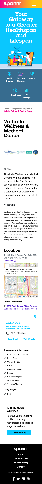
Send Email (13, 339)
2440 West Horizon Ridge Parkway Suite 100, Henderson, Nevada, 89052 (20, 307)
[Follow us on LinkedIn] (23, 478)
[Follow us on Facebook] (14, 478)
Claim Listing (19, 432)
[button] (24, 280)
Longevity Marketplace (21, 109)
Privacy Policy (21, 462)
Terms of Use (21, 458)
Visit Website (29, 339)
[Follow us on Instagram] (28, 478)
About (21, 454)
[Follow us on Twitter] (18, 478)
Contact (21, 466)
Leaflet (23, 297)
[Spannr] (12, 4)
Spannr (6, 109)
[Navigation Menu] (34, 4)
